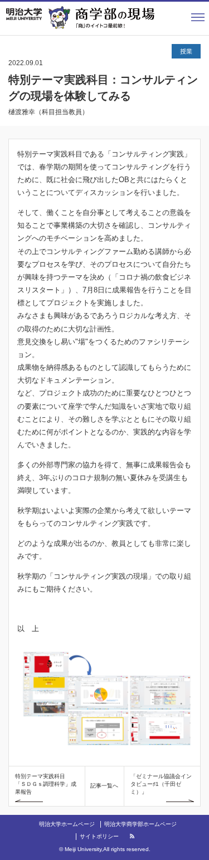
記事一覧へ (104, 786)
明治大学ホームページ (67, 824)
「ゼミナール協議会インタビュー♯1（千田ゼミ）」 (161, 784)
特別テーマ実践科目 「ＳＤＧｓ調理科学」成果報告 (45, 784)
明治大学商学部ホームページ (140, 824)
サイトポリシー (99, 836)
